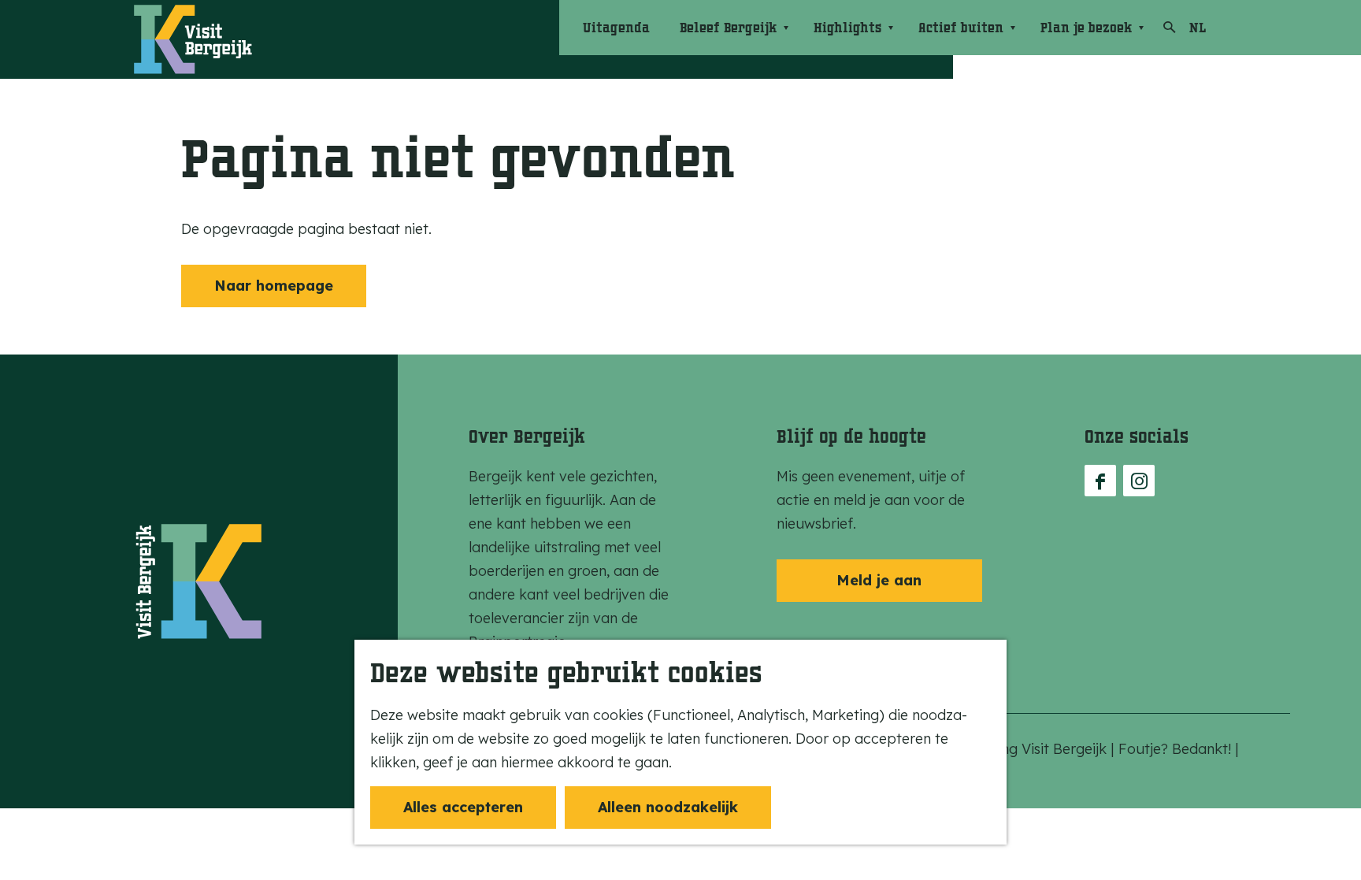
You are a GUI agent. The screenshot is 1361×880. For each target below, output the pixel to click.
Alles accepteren (463, 807)
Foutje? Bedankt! (1176, 749)
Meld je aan (879, 580)
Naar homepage (273, 286)
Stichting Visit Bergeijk (1035, 749)
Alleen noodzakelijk (668, 807)
